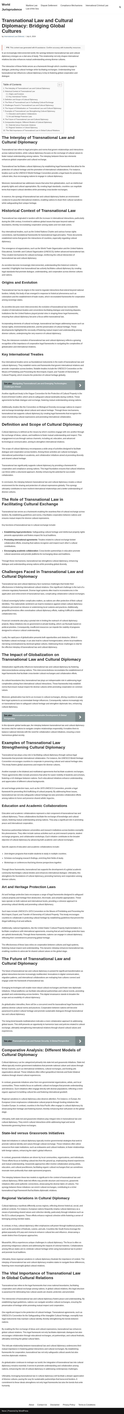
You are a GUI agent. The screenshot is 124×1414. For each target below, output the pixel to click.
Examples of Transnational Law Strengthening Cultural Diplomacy (30, 111)
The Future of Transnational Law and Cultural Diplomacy (26, 119)
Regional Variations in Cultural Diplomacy (23, 128)
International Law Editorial (14, 36)
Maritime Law (31, 5)
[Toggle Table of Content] (58, 85)
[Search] (120, 7)
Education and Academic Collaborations (23, 114)
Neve (4, 1411)
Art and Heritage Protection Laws (20, 116)
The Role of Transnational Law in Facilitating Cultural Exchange (29, 102)
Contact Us (42, 1405)
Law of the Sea (32, 9)
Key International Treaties (18, 97)
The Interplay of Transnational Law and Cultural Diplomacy (27, 88)
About (31, 1405)
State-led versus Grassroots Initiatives (22, 125)
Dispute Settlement (49, 5)
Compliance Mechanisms (71, 5)
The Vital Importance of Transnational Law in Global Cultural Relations (33, 130)
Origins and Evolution (16, 94)
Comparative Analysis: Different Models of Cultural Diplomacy (28, 122)
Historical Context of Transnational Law (20, 91)
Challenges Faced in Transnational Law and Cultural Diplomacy (29, 105)
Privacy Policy (69, 1405)
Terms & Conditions (86, 1405)
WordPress (23, 1411)
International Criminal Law (97, 5)
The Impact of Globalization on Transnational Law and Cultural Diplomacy (33, 108)
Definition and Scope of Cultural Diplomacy (21, 99)
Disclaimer (54, 1405)
